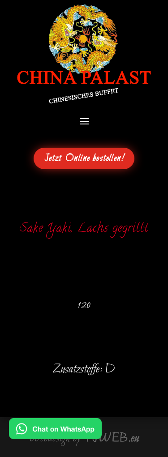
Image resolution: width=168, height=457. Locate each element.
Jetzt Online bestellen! (84, 158)
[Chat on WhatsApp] (55, 433)
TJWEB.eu (111, 438)
